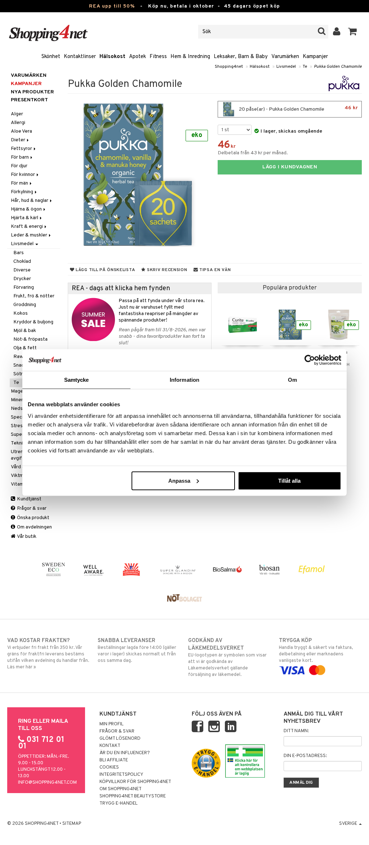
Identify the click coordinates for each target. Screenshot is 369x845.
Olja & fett (25, 348)
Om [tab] (292, 380)
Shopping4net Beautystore (132, 796)
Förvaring (23, 287)
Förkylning (22, 192)
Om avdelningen (34, 527)
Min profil (111, 724)
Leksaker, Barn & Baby (241, 56)
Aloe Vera (21, 131)
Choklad (22, 261)
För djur (19, 166)
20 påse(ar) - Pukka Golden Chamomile (298, 108)
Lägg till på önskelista (104, 270)
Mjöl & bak (24, 331)
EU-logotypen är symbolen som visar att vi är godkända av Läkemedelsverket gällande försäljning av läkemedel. (227, 657)
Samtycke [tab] (76, 380)
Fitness (158, 56)
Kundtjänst (28, 499)
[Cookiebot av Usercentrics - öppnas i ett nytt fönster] (309, 360)
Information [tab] (184, 380)
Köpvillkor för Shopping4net (135, 782)
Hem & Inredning (190, 56)
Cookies (109, 767)
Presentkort (29, 100)
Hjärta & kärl (25, 218)
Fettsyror (22, 149)
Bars (18, 253)
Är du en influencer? (124, 753)
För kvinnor (23, 175)
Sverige (348, 824)
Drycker (22, 279)
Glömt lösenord (120, 739)
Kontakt (109, 746)
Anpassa (179, 480)
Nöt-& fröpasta (30, 339)
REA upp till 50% (112, 6)
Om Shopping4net (120, 789)
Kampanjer (315, 56)
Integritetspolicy (121, 775)
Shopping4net (229, 67)
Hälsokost (112, 56)
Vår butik (26, 537)
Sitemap (71, 824)
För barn (20, 157)
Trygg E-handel (118, 803)
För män (20, 183)
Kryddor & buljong (33, 322)
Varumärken (285, 56)
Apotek (137, 56)
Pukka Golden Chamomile (338, 67)
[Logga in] (336, 32)
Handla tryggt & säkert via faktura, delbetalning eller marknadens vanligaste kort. (316, 650)
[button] (352, 32)
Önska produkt (32, 518)
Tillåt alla (289, 480)
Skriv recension (166, 270)
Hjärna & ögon (27, 209)
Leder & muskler (29, 235)
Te (305, 67)
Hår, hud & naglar (30, 201)
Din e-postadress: (305, 756)
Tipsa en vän (214, 270)
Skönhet (50, 56)
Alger (17, 114)
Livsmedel (286, 67)
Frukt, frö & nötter (33, 296)
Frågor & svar (31, 508)
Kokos (20, 313)
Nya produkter (32, 92)
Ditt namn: (296, 731)
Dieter (18, 140)
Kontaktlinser (80, 56)
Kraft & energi (27, 227)
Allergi (18, 123)
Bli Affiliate (113, 760)
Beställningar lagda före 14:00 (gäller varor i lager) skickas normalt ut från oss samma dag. (137, 650)
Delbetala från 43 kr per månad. (253, 153)
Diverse (22, 270)
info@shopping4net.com (47, 783)
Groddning (24, 305)
